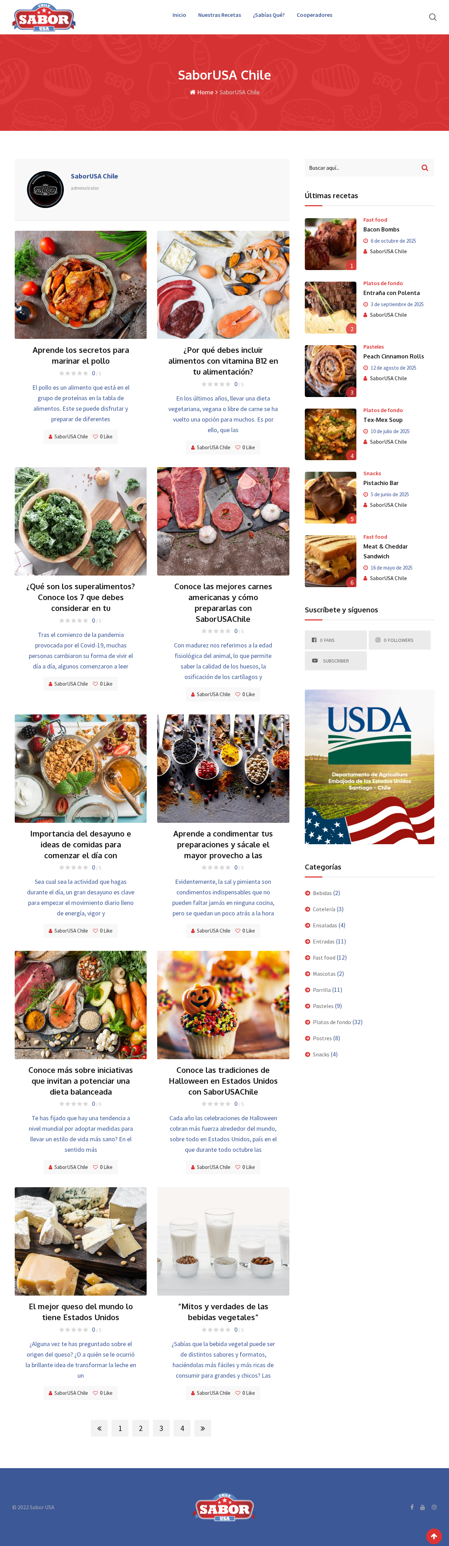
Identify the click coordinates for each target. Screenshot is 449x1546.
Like (106, 436)
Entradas (324, 941)
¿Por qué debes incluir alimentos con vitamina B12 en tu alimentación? (223, 360)
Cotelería (324, 909)
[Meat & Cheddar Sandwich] (331, 561)
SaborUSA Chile (71, 436)
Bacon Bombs (381, 229)
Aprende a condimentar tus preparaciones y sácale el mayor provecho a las (223, 844)
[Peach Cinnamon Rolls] (331, 371)
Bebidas (322, 892)
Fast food (375, 219)
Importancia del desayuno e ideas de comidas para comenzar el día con (80, 844)
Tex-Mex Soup (383, 419)
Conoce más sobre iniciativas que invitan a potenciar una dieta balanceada (80, 1080)
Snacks (372, 473)
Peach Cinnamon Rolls (393, 356)
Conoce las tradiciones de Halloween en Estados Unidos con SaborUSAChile (223, 1080)
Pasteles (373, 346)
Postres (322, 1038)
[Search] (433, 17)
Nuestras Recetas (219, 14)
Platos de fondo (383, 283)
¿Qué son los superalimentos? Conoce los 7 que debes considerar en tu (80, 597)
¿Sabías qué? (269, 14)
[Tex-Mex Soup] (331, 435)
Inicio (179, 14)
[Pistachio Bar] (331, 498)
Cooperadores (314, 14)
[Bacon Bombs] (331, 244)
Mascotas (324, 973)
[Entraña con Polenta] (331, 308)
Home (204, 92)
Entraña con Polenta (391, 292)
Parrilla (322, 989)
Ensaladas (325, 925)
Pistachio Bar (381, 482)
